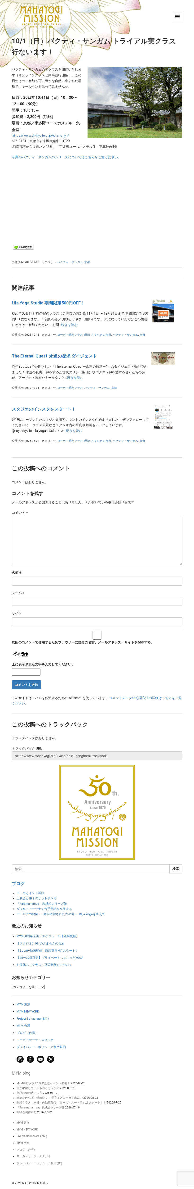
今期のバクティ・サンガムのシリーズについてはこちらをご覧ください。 (66, 157)
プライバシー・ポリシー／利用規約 (41, 1047)
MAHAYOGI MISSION (35, 1183)
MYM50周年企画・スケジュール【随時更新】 (48, 936)
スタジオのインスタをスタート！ (44, 409)
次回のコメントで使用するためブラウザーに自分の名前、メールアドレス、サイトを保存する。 (83, 642)
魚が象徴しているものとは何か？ (38, 1088)
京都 (87, 262)
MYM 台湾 (23, 1025)
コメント (20, 513)
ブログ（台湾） (27, 1033)
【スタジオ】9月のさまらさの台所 (40, 943)
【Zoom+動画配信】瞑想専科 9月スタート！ (47, 950)
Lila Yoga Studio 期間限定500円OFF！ (48, 302)
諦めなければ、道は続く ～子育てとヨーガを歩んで (50, 1097)
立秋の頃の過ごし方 (29, 1092)
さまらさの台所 (101, 334)
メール (18, 593)
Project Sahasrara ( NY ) (33, 1018)
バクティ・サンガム (70, 262)
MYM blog (21, 1073)
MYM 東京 (23, 1004)
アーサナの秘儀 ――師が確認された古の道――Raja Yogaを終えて (61, 914)
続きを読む (69, 325)
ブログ (18, 883)
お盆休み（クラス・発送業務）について (44, 965)
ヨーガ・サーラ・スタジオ (35, 1040)
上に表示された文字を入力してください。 (43, 664)
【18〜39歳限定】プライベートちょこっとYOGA (50, 957)
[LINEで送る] (23, 247)
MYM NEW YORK (28, 1011)
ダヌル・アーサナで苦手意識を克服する (44, 909)
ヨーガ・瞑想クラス (70, 334)
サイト (17, 613)
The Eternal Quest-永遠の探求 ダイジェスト (54, 355)
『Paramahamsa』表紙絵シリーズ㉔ (40, 1107)
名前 (17, 572)
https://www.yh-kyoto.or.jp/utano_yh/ (40, 135)
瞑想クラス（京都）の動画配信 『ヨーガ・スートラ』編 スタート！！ (61, 1102)
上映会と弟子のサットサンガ (37, 898)
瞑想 (87, 334)
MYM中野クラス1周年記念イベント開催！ (43, 1083)
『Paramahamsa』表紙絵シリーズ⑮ (42, 903)
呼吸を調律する (26, 1112)
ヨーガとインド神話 (30, 893)
